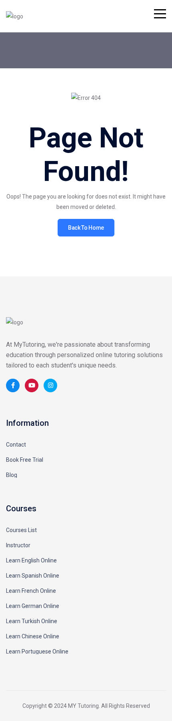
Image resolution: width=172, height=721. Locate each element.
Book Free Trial (24, 460)
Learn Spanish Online (32, 575)
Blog (11, 475)
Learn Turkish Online (31, 621)
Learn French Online (31, 591)
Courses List (21, 530)
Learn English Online (31, 560)
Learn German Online (32, 606)
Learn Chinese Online (32, 636)
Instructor (18, 545)
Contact (16, 444)
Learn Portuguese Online (37, 651)
